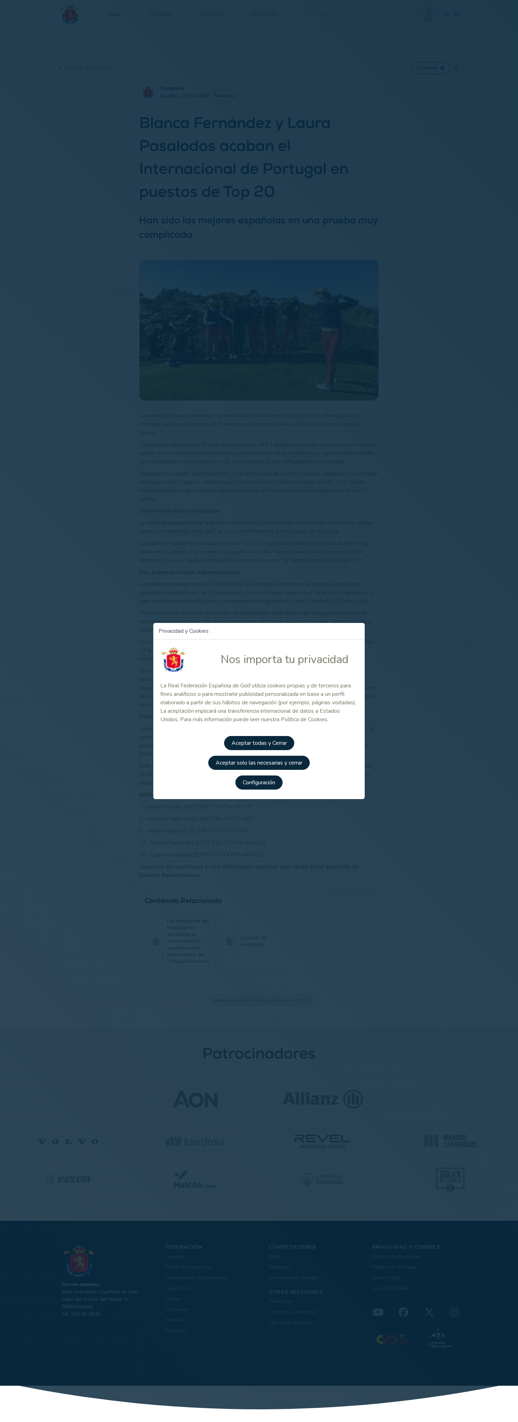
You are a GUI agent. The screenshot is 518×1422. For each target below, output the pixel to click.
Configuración (259, 782)
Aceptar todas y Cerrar (259, 743)
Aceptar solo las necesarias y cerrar (259, 763)
